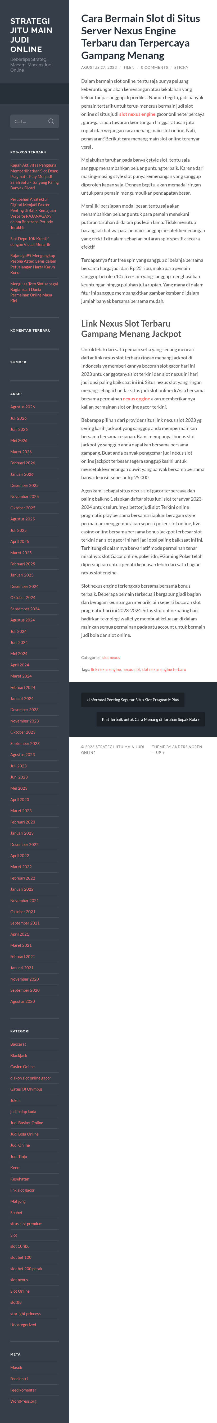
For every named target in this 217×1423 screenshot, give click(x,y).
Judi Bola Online (24, 1134)
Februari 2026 (22, 462)
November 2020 (24, 979)
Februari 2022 (22, 878)
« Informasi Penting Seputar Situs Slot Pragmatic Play (133, 699)
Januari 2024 (22, 698)
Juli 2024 (18, 631)
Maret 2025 (21, 552)
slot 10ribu (19, 1246)
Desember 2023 (24, 709)
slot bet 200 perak (26, 1268)
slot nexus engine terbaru (164, 669)
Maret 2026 (21, 451)
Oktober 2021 (22, 911)
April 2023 (19, 799)
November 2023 (24, 721)
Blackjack (18, 1055)
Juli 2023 (18, 765)
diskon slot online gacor (30, 1078)
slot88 (16, 1302)
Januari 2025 (22, 575)
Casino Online (22, 1066)
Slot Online (20, 1291)
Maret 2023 (21, 810)
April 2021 (19, 934)
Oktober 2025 (22, 507)
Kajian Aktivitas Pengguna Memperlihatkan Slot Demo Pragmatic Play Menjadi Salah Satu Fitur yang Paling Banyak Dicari (34, 176)
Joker (15, 1100)
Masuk (16, 1367)
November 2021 (24, 900)
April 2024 (19, 664)
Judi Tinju (18, 1156)
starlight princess (25, 1313)
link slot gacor (22, 1190)
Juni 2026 (19, 429)
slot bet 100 (20, 1257)
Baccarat (18, 1044)
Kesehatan (19, 1179)
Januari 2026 (22, 474)
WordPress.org (23, 1401)
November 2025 (24, 496)
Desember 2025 (24, 485)
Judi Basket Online (26, 1122)
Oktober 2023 (22, 732)
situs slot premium (26, 1223)
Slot (13, 1235)
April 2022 (19, 855)
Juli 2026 (18, 418)
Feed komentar (23, 1390)
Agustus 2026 (22, 406)
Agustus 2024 (22, 619)
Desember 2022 (24, 844)
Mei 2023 (19, 788)
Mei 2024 (19, 653)
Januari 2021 (22, 967)
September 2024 (25, 608)
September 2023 (25, 743)
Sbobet (16, 1212)
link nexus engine (106, 669)
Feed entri (19, 1378)
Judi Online (20, 1145)
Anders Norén (187, 747)
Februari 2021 (22, 956)
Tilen (129, 67)
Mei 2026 (19, 440)
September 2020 (25, 990)
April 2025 (19, 541)
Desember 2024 (24, 586)
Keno (14, 1167)
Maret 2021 (21, 945)
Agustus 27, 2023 (99, 67)
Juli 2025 (18, 530)
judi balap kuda (23, 1111)
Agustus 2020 (22, 1001)
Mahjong (18, 1201)
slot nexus (19, 1279)
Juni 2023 (19, 777)
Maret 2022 (21, 866)
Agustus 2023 (22, 754)
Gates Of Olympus (26, 1089)
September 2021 (25, 923)
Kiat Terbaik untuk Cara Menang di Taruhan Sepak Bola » (151, 719)
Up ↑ (160, 753)
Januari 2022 (22, 889)
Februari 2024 (22, 687)
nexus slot (131, 669)
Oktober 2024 (22, 597)
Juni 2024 (19, 642)
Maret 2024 (21, 676)
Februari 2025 (22, 563)
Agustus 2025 (22, 518)
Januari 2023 (22, 833)
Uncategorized (23, 1324)
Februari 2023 (22, 822)
